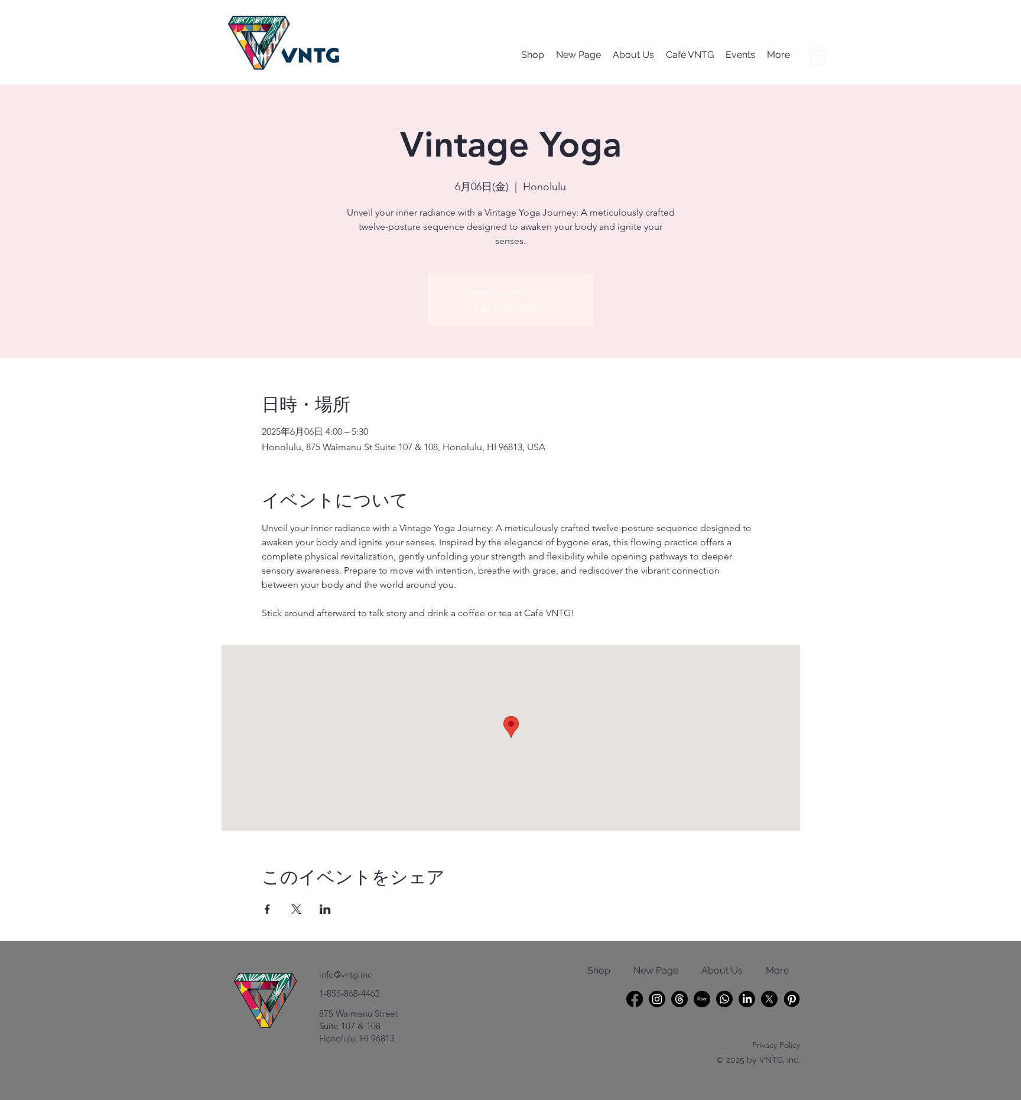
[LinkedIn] (747, 999)
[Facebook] (634, 999)
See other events (511, 306)
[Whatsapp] (724, 999)
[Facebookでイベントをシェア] (267, 909)
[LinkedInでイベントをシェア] (325, 909)
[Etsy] (702, 999)
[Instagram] (657, 999)
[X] (769, 999)
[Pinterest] (791, 999)
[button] (817, 55)
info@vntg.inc (345, 974)
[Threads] (679, 999)
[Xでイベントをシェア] (296, 909)
